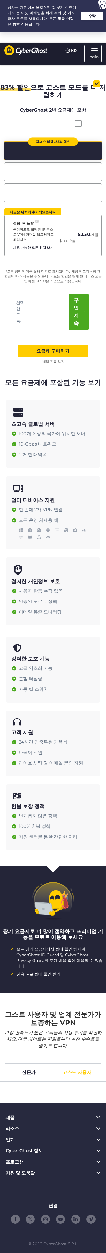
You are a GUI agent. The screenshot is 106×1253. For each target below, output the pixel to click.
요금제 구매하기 (53, 351)
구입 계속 (76, 311)
